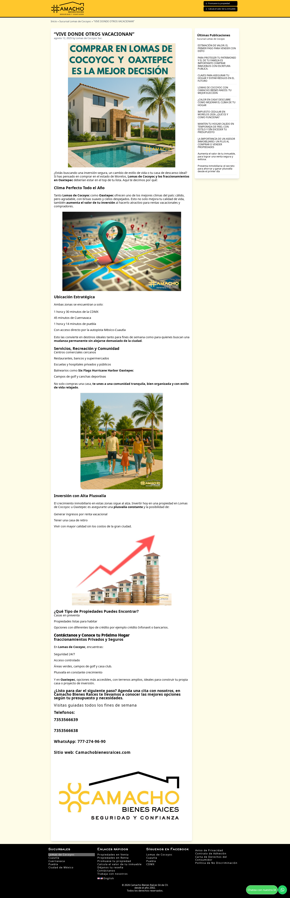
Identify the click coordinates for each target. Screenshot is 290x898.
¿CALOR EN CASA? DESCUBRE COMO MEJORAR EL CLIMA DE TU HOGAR (216, 102)
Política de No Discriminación (216, 863)
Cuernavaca (56, 861)
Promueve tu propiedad (114, 861)
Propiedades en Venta (113, 854)
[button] (282, 889)
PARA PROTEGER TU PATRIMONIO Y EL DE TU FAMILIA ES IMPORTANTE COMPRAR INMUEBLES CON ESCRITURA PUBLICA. (217, 63)
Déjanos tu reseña (110, 867)
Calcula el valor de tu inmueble (119, 864)
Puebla (53, 864)
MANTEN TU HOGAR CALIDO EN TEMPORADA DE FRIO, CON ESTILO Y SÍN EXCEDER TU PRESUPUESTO (216, 128)
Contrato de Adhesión (210, 853)
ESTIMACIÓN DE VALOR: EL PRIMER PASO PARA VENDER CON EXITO (217, 48)
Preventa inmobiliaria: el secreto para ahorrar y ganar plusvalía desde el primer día (216, 168)
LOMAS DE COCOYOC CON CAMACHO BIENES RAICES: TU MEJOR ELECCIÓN (215, 90)
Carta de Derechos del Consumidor (211, 858)
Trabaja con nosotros (112, 873)
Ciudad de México (61, 867)
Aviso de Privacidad (209, 850)
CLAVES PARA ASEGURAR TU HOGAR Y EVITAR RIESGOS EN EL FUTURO (216, 78)
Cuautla (53, 857)
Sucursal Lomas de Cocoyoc (75, 21)
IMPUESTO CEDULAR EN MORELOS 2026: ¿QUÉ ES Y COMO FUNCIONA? (213, 114)
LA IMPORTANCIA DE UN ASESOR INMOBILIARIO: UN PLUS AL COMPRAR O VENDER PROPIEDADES (216, 143)
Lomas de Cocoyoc (61, 854)
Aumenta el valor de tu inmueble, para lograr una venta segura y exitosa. (216, 156)
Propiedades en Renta (113, 857)
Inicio (54, 21)
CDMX (150, 864)
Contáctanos (106, 870)
